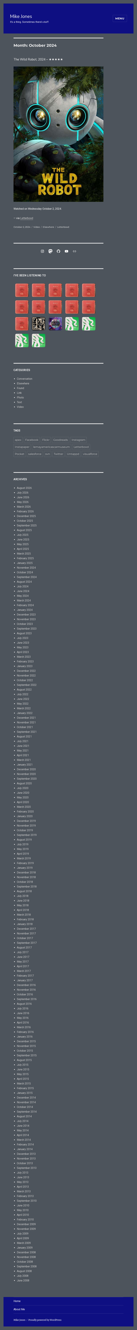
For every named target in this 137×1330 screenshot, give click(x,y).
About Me (19, 1309)
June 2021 (23, 745)
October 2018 (25, 881)
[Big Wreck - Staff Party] (22, 323)
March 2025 (24, 553)
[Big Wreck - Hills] (22, 290)
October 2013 (25, 1163)
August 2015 (24, 1060)
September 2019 (27, 835)
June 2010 (23, 1205)
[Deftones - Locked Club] (72, 323)
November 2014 (26, 1102)
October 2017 (25, 938)
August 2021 (24, 736)
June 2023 (23, 642)
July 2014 (22, 1121)
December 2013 (26, 1153)
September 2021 (27, 731)
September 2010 (27, 1200)
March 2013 (24, 1191)
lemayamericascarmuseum (51, 447)
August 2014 (24, 1116)
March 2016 (24, 1027)
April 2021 (23, 755)
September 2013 (27, 1168)
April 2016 (23, 1022)
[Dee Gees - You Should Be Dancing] (55, 323)
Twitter (58, 454)
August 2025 (24, 530)
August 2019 (24, 839)
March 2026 (24, 506)
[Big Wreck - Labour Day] (38, 290)
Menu (119, 18)
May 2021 (23, 750)
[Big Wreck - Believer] (72, 307)
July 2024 (22, 586)
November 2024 (26, 567)
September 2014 (27, 1111)
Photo (20, 397)
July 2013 (22, 1172)
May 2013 (23, 1182)
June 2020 (23, 792)
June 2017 (23, 957)
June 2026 (23, 497)
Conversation (24, 378)
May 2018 (23, 905)
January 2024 (25, 609)
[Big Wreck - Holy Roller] (88, 307)
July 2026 (22, 492)
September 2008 (27, 1266)
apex (18, 439)
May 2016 (23, 1017)
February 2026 (25, 511)
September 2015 (27, 1055)
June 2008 (23, 1280)
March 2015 (24, 1083)
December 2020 (26, 769)
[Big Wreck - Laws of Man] (88, 290)
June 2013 (23, 1177)
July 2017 (22, 952)
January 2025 (25, 563)
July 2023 (22, 638)
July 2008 (22, 1275)
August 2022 (24, 689)
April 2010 (23, 1214)
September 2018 (27, 886)
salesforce (34, 454)
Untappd (73, 454)
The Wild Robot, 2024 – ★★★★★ (38, 59)
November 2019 (26, 825)
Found (20, 388)
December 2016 (26, 985)
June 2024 (23, 591)
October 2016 (25, 994)
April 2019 (23, 853)
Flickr (45, 439)
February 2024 (25, 605)
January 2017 (25, 980)
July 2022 (22, 694)
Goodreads (60, 439)
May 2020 (23, 797)
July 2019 (22, 844)
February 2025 (25, 558)
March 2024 (24, 600)
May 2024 (23, 595)
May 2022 (23, 703)
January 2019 (25, 867)
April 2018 (23, 910)
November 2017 (26, 933)
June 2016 (23, 1013)
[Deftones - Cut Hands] (22, 340)
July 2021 (22, 741)
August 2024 (24, 581)
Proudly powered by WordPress (44, 1320)
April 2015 (23, 1078)
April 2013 (23, 1186)
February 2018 (25, 919)
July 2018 (22, 896)
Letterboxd (26, 218)
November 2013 (26, 1158)
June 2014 (23, 1125)
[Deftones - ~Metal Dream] (88, 323)
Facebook (31, 439)
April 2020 (23, 802)
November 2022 (26, 675)
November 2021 (26, 722)
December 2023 (26, 614)
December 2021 (26, 717)
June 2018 (23, 900)
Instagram (78, 439)
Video (36, 227)
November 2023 (26, 619)
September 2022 (27, 685)
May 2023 (23, 647)
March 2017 (24, 971)
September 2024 (27, 577)
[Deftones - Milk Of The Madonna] (38, 340)
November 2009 (26, 1229)
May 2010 (23, 1210)
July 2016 (22, 1008)
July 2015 (22, 1064)
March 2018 (24, 914)
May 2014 (23, 1130)
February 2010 (25, 1219)
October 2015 (25, 1050)
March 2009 (24, 1243)
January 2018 (25, 924)
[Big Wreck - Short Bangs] (55, 307)
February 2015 (25, 1088)
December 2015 (26, 1041)
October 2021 (25, 727)
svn (47, 454)
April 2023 (23, 652)
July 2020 (22, 788)
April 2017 (23, 966)
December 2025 (26, 516)
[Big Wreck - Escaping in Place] (55, 290)
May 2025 (23, 544)
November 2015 (26, 1046)
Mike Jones (21, 16)
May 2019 (23, 849)
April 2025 (23, 549)
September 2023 (27, 628)
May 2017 (23, 961)
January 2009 (25, 1247)
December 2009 (26, 1224)
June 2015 (23, 1069)
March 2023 (24, 656)
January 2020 (25, 816)
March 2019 (24, 858)
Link (19, 392)
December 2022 (26, 670)
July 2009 (22, 1233)
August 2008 (24, 1271)
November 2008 (26, 1257)
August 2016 (24, 1003)
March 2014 (24, 1139)
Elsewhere (48, 227)
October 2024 (25, 572)
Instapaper (22, 447)
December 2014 (26, 1097)
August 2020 (24, 783)
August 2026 (24, 488)
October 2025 (25, 520)
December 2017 (26, 928)
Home (17, 1301)
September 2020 (27, 778)
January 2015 (25, 1093)
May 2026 (23, 502)
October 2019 (25, 830)
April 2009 (23, 1238)
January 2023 (25, 666)
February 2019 (25, 863)
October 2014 (25, 1107)
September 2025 (27, 525)
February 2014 (25, 1144)
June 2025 (23, 539)
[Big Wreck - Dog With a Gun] (72, 290)
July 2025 (22, 534)
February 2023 (25, 661)
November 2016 (26, 989)
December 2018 (26, 872)
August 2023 (24, 633)
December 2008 (26, 1252)
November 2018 (26, 877)
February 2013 (25, 1196)
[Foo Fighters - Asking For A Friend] (38, 323)
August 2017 (24, 947)
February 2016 (25, 1032)
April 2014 (23, 1135)
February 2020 (25, 811)
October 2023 (25, 624)
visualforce (90, 454)
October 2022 (25, 680)
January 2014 (25, 1149)
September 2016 (27, 999)
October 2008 (25, 1261)
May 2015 (23, 1074)
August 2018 (24, 891)
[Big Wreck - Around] (22, 307)
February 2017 (25, 975)
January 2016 (25, 1036)
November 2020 (26, 774)
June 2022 (23, 699)
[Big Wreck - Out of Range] (38, 307)
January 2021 (25, 764)
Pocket (19, 454)
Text (19, 402)
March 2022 (24, 708)
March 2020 (24, 806)
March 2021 (24, 760)
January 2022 (25, 713)
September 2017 (27, 942)
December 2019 (26, 821)
